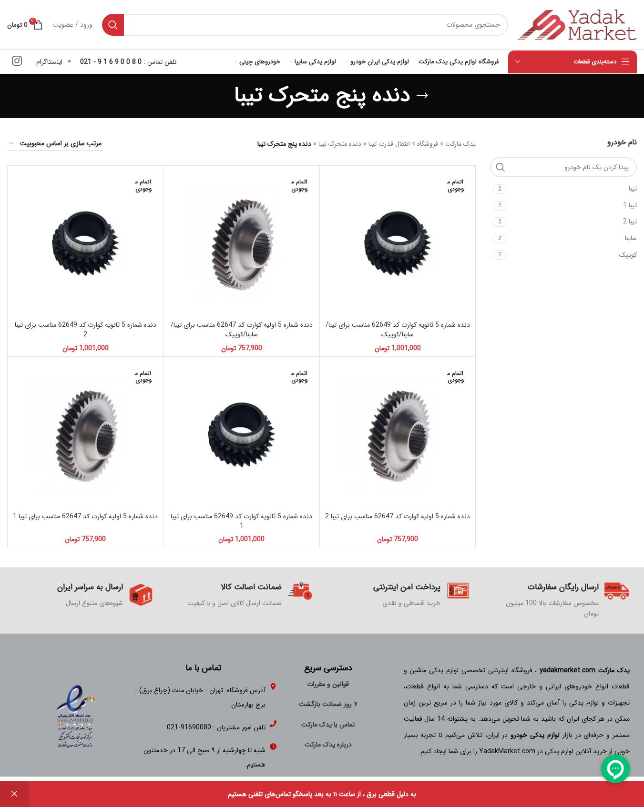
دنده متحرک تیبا (339, 144)
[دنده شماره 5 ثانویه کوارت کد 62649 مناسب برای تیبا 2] (85, 243)
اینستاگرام (49, 62)
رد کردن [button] (14, 794)
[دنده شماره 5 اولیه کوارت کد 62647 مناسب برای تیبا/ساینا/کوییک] (241, 243)
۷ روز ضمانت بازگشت (328, 704)
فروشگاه (427, 144)
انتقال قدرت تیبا (389, 144)
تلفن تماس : (128, 62)
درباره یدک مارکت (328, 744)
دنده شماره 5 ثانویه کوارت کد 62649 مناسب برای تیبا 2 (85, 330)
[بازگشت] (422, 95)
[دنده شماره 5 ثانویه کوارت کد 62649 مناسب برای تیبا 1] (241, 434)
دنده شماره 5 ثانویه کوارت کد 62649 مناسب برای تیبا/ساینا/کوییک (398, 330)
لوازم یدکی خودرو (535, 735)
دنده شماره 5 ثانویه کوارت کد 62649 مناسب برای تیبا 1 (241, 521)
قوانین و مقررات (328, 684)
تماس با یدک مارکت (328, 724)
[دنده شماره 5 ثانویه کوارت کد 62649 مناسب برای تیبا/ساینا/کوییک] (397, 243)
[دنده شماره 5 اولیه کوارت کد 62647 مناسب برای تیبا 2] (397, 434)
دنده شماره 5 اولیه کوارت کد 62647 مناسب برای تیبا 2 (397, 516)
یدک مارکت (460, 144)
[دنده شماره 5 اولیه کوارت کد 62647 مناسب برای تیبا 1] (85, 434)
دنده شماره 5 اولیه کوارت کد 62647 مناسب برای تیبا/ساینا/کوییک (242, 330)
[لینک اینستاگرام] (17, 61)
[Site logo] (577, 24)
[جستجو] (113, 25)
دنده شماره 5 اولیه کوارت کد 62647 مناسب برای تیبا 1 (85, 516)
